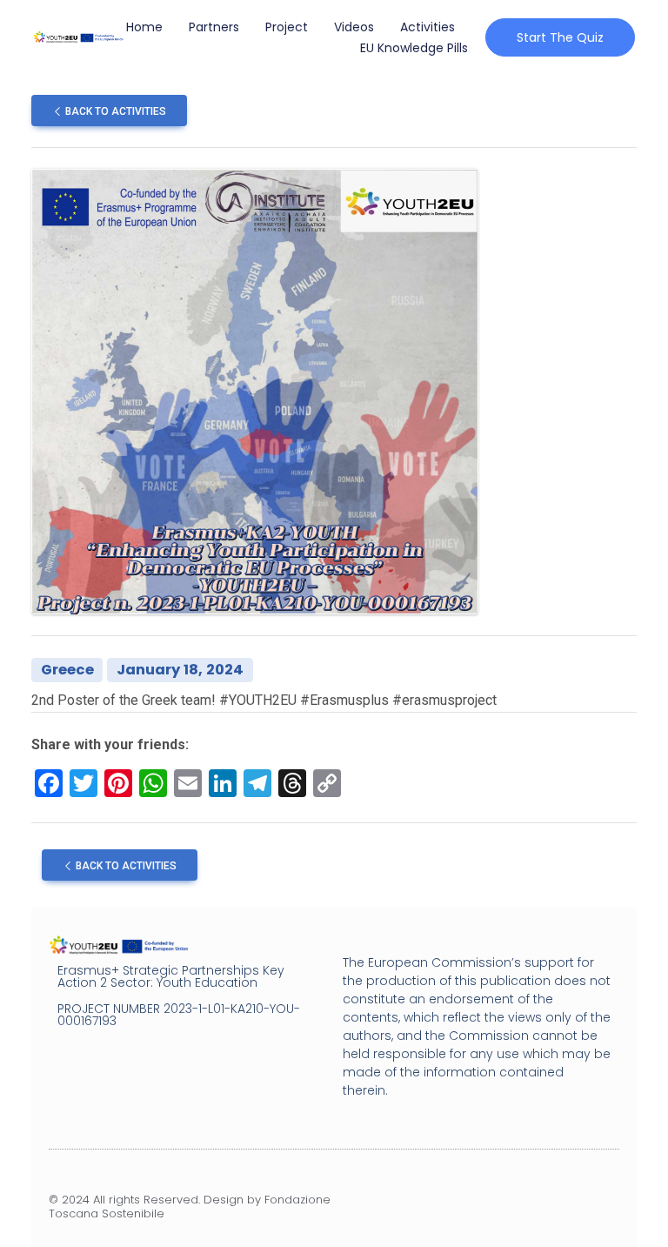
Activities (427, 27)
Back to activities (114, 111)
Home (144, 27)
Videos (354, 27)
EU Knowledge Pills (414, 48)
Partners (214, 27)
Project (286, 27)
